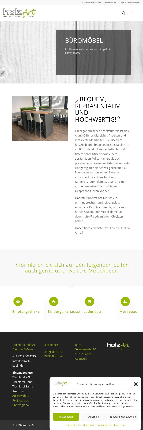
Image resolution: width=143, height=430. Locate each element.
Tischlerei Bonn (22, 382)
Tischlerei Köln (22, 377)
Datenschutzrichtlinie (91, 2)
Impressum (119, 425)
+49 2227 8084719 (24, 356)
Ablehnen (93, 416)
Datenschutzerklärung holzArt (97, 425)
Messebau (128, 311)
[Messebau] (125, 301)
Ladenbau (92, 311)
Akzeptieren (66, 416)
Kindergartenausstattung (70, 311)
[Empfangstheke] (18, 301)
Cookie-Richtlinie (74, 425)
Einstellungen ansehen (123, 416)
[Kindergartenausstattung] (53, 301)
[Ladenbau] (89, 301)
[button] (136, 384)
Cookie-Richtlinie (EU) (130, 2)
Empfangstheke (26, 311)
